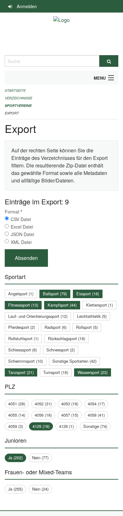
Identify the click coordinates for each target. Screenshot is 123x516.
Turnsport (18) (55, 372)
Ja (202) (15, 458)
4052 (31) (43, 404)
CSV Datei (21, 219)
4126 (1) (66, 426)
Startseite (15, 90)
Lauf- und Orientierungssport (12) (37, 316)
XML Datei (21, 242)
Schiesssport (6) (22, 350)
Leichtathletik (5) (92, 316)
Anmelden (27, 6)
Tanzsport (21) (21, 372)
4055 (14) (16, 415)
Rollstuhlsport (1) (23, 338)
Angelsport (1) (20, 294)
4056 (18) (43, 415)
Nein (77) (40, 458)
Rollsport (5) (87, 327)
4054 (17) (96, 404)
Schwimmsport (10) (25, 361)
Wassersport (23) (93, 372)
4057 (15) (69, 415)
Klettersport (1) (99, 305)
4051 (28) (16, 404)
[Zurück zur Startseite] (61, 33)
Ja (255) (15, 489)
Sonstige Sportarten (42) (74, 361)
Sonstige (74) (95, 426)
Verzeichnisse (18, 98)
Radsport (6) (55, 327)
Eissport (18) (87, 294)
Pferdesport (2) (21, 327)
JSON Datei (22, 234)
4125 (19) (41, 426)
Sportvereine (18, 105)
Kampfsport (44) (62, 305)
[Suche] (108, 61)
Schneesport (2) (60, 350)
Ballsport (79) (55, 294)
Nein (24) (40, 489)
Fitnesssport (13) (23, 305)
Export (12, 113)
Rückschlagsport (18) (66, 338)
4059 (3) (15, 426)
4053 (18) (69, 404)
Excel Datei (22, 227)
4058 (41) (96, 415)
